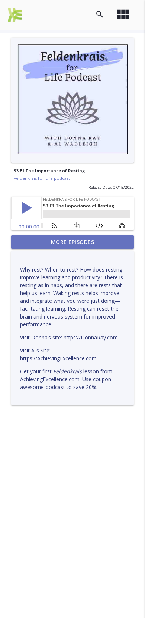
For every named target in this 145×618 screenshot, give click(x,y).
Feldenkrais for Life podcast (42, 178)
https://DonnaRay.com (91, 337)
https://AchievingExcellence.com (58, 358)
